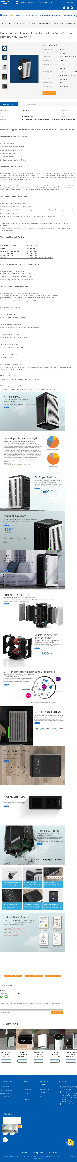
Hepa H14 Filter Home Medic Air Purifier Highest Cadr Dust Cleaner (22, 1056)
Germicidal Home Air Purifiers (13, 976)
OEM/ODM (43, 1093)
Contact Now (49, 93)
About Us (25, 15)
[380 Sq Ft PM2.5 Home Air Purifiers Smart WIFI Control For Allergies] (59, 1040)
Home (5, 15)
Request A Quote (66, 15)
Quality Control (45, 15)
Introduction (27, 1089)
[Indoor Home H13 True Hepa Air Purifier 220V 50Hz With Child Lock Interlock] (42, 1040)
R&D (41, 1096)
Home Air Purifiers (5, 1097)
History (26, 1093)
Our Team (26, 1100)
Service (26, 1096)
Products (11, 15)
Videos (18, 15)
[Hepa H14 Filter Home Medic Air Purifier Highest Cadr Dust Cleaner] (26, 1040)
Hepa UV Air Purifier (6, 1090)
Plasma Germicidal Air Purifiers (34, 976)
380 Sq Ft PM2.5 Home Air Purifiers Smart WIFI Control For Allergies (54, 1056)
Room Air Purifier (5, 1093)
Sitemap (24, 1152)
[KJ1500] (24, 72)
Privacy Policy (38, 1152)
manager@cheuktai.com (27, 2)
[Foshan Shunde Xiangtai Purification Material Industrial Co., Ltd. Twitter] (68, 7)
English (70, 2)
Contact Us (56, 15)
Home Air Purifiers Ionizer (53, 976)
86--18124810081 (47, 2)
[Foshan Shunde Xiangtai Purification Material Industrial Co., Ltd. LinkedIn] (72, 7)
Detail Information (9, 104)
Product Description (28, 104)
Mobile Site (53, 1152)
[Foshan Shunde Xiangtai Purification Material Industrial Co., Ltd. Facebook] (64, 7)
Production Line (44, 1089)
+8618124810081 (17, 993)
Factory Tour (33, 15)
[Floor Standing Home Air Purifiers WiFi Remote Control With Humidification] (10, 1040)
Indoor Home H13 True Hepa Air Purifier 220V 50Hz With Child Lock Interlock (38, 1056)
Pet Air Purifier (4, 1087)
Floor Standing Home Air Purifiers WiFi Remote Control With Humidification (6, 1057)
